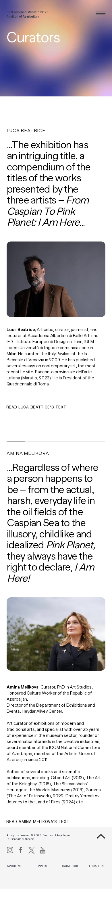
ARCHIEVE (14, 866)
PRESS (42, 866)
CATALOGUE (70, 866)
